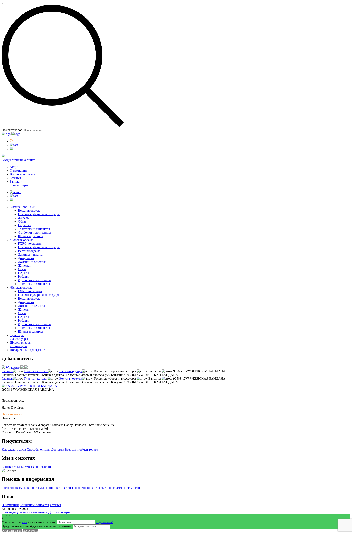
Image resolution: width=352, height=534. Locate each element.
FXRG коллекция (30, 243)
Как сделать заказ (14, 449)
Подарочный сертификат (27, 350)
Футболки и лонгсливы (34, 232)
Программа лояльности (124, 487)
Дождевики (26, 258)
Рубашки (24, 276)
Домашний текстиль (32, 262)
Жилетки (24, 265)
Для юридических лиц (55, 487)
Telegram (45, 466)
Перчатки (24, 225)
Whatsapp (31, 466)
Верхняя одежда (29, 210)
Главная (7, 371)
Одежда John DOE (22, 207)
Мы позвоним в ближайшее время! (29, 522)
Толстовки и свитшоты (34, 229)
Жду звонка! (104, 522)
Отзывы (15, 178)
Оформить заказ (12, 530)
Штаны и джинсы (30, 236)
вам (24, 522)
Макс (20, 466)
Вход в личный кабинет (18, 160)
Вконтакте (9, 466)
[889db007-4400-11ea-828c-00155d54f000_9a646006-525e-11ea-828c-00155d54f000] (29, 386)
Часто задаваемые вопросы (20, 487)
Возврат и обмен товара (81, 449)
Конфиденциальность (17, 512)
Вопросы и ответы (23, 174)
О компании (18, 170)
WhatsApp (13, 367)
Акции (14, 167)
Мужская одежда (21, 240)
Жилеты (23, 218)
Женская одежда (21, 287)
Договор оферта (59, 512)
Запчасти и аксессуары (19, 183)
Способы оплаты (38, 449)
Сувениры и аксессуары (19, 337)
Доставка (57, 449)
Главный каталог (36, 371)
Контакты (42, 505)
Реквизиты (27, 505)
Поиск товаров (12, 130)
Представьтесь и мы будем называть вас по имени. (37, 526)
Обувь (22, 221)
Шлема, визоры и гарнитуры (20, 344)
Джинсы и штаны (30, 254)
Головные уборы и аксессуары (39, 214)
